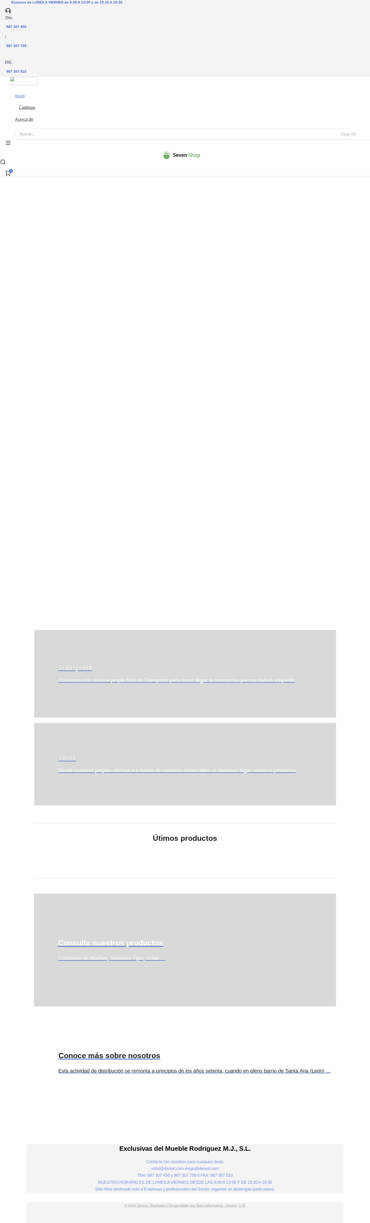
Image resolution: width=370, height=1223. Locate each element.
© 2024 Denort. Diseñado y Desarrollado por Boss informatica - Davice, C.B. (185, 1205)
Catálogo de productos (84, 284)
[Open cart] (8, 173)
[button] (27, 89)
